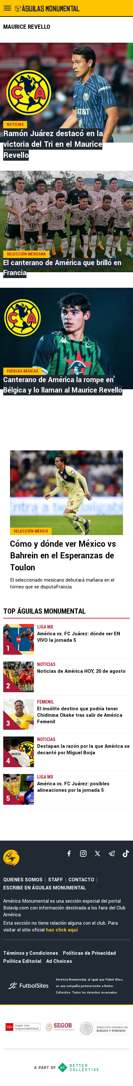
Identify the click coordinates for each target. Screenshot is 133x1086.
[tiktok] (126, 853)
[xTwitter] (97, 853)
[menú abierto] (7, 8)
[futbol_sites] (29, 986)
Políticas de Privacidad (89, 953)
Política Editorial (22, 961)
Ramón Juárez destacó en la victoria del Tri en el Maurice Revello (53, 144)
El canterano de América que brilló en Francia (62, 268)
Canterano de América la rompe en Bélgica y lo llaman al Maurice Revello (62, 385)
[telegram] (112, 853)
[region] (66, 427)
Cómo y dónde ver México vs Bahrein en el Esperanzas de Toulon (63, 556)
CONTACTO (81, 879)
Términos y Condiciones (30, 953)
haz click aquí (62, 930)
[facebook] (69, 853)
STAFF (55, 879)
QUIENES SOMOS (23, 879)
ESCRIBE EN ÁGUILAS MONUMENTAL (44, 888)
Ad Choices (59, 961)
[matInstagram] (83, 853)
